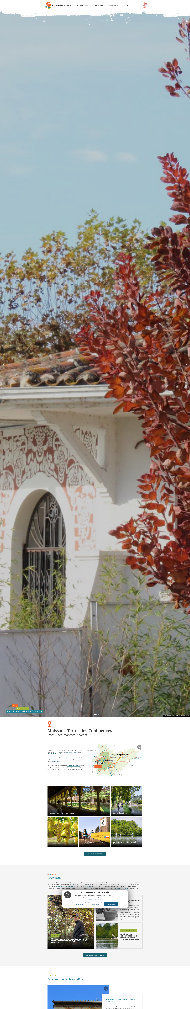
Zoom (139, 747)
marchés (88, 886)
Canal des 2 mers (71, 752)
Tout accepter (111, 904)
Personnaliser (95, 904)
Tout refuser (79, 904)
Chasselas (56, 761)
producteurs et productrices (65, 886)
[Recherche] (138, 5)
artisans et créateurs (122, 888)
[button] (95, 714)
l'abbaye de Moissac (73, 765)
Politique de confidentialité (95, 899)
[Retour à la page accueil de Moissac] (58, 5)
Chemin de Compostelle (55, 754)
